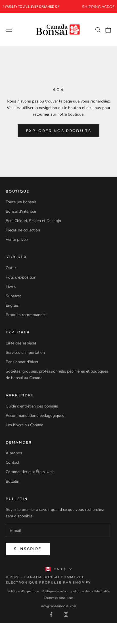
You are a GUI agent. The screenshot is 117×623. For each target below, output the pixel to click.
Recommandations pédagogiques (35, 415)
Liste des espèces (21, 343)
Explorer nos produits (58, 130)
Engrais (12, 305)
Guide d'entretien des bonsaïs (32, 406)
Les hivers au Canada (24, 425)
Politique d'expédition (23, 591)
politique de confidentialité (90, 591)
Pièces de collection (23, 230)
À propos (14, 453)
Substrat (13, 296)
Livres (11, 286)
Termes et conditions (58, 598)
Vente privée (17, 239)
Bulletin (12, 481)
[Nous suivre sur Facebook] (51, 614)
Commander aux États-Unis (30, 471)
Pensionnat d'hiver (22, 362)
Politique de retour (55, 591)
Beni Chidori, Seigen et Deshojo (33, 220)
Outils (11, 268)
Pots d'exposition (21, 277)
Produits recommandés (26, 314)
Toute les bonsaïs (21, 202)
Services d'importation (25, 352)
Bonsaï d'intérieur (21, 211)
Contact (12, 462)
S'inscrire (27, 548)
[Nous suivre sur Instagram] (66, 614)
